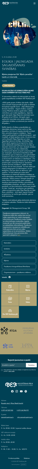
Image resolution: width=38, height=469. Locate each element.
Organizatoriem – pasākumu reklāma (17, 272)
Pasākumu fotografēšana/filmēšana (17, 266)
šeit (19, 235)
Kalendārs (7, 243)
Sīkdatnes (27, 458)
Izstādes (7, 249)
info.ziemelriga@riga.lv (25, 417)
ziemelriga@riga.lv (7, 417)
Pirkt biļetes (8, 85)
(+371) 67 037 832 (7, 410)
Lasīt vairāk (11, 371)
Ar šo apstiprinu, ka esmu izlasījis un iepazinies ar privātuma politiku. (20, 370)
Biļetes (6, 260)
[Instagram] (17, 391)
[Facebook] (12, 391)
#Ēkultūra (7, 255)
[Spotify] (26, 391)
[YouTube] (21, 391)
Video (28, 302)
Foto (10, 302)
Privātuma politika (13, 458)
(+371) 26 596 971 (23, 410)
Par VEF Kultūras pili (10, 314)
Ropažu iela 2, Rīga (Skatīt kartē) (12, 403)
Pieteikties (31, 365)
